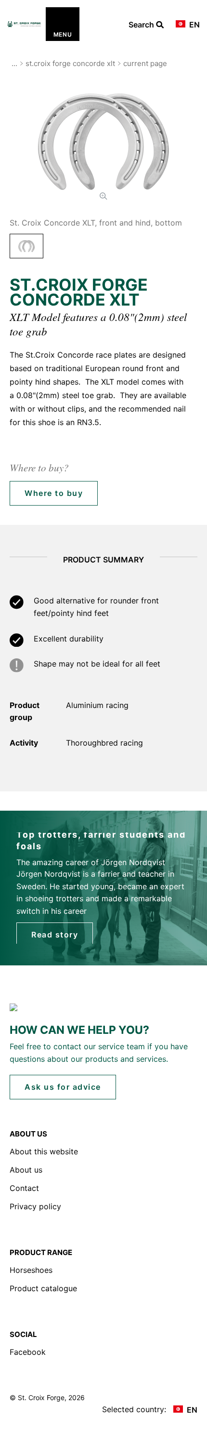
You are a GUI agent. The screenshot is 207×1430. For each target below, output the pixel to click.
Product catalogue (43, 1288)
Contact (24, 1188)
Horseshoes (31, 1270)
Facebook (28, 1352)
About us (26, 1170)
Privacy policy (35, 1206)
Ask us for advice (63, 1087)
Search (142, 25)
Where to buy (54, 493)
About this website (44, 1151)
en (193, 24)
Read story (54, 934)
